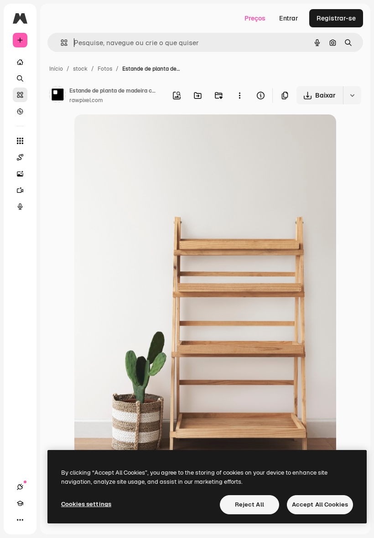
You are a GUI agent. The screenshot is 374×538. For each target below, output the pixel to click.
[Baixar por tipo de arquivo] (352, 95)
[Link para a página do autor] (57, 95)
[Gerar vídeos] (20, 190)
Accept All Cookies (320, 504)
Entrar (288, 18)
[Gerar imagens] (20, 173)
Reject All (249, 504)
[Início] (20, 62)
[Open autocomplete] (60, 42)
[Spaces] (20, 157)
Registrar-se (336, 18)
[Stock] (20, 95)
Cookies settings (86, 504)
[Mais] (20, 519)
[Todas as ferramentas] (20, 141)
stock (80, 68)
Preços (254, 18)
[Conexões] (20, 487)
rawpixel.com (86, 100)
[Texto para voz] (20, 206)
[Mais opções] (239, 95)
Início (56, 68)
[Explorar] (20, 111)
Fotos (105, 68)
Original (132, 132)
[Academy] (20, 503)
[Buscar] (20, 78)
